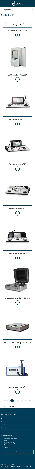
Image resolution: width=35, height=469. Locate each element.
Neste (29, 400)
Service (3, 422)
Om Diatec (4, 425)
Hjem (3, 406)
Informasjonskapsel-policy (11, 466)
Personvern (27, 466)
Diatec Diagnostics (9, 414)
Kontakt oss (5, 428)
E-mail (18, 452)
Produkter (4, 419)
